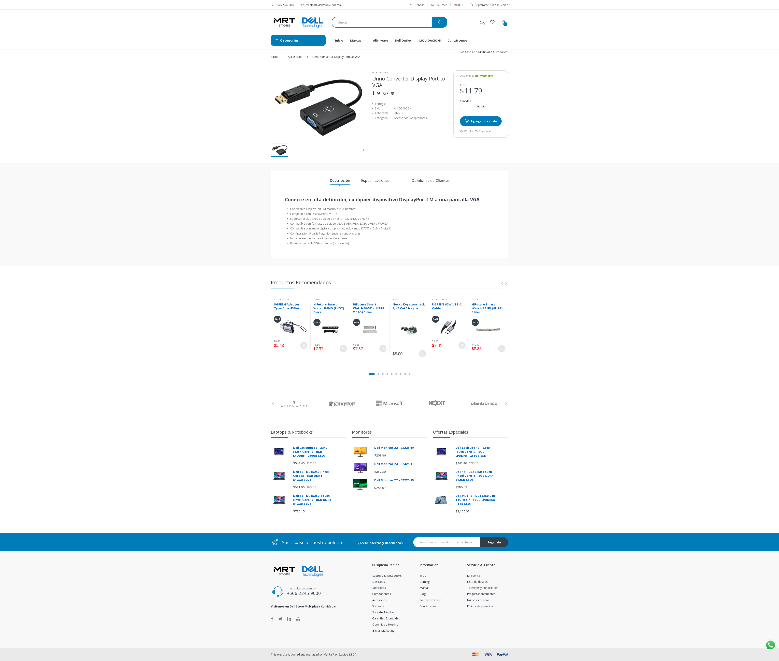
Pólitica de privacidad (481, 606)
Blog (423, 594)
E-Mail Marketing (383, 630)
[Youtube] (298, 618)
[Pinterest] (392, 93)
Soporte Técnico (383, 612)
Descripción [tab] (340, 180)
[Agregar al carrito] (303, 345)
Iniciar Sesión (500, 5)
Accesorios (295, 57)
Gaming (425, 582)
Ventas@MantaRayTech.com (324, 5)
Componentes (381, 594)
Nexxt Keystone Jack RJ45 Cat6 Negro (409, 306)
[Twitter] (379, 93)
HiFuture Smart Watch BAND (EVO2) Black (328, 308)
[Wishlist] (492, 22)
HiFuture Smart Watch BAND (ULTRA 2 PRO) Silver (368, 308)
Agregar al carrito (484, 121)
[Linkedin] (289, 618)
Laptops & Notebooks (387, 575)
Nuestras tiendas (478, 600)
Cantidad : (466, 101)
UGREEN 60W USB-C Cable (447, 306)
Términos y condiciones (482, 588)
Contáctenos (428, 606)
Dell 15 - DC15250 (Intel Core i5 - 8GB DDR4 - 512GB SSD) (311, 476)
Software (378, 606)
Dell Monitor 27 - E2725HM (394, 480)
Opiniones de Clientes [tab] (430, 180)
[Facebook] (373, 93)
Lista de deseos (477, 582)
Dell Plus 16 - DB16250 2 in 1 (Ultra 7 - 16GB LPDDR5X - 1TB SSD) (475, 500)
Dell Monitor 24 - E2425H (393, 464)
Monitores (379, 588)
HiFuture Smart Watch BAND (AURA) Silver (487, 308)
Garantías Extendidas (386, 618)
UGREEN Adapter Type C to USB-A (286, 306)
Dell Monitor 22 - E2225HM (394, 448)
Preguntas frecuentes (481, 594)
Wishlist (469, 131)
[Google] (385, 93)
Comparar (485, 131)
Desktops (378, 582)
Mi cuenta (473, 575)
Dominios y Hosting (385, 624)
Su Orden (442, 5)
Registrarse (482, 5)
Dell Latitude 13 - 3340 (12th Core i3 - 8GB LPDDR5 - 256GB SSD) (310, 451)
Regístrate (494, 542)
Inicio (274, 57)
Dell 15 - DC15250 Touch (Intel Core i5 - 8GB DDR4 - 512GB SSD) (313, 500)
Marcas (424, 588)
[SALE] (290, 326)
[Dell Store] (298, 22)
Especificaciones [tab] (375, 180)
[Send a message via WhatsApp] (770, 645)
